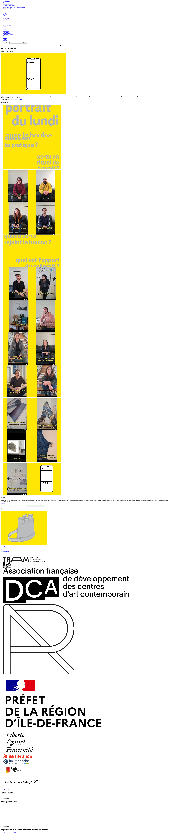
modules (5, 14)
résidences (5, 17)
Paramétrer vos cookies (8, 34)
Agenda (4, 12)
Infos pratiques (6, 32)
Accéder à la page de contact (9, 5)
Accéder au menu (6, 1)
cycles (4, 13)
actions (4, 15)
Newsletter (5, 24)
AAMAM (5, 29)
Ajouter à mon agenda (39, 505)
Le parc (4, 28)
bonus (4, 20)
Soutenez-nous (6, 31)
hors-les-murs (6, 18)
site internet (3, 503)
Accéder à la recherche (8, 4)
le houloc (2, 52)
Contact (4, 35)
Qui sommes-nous (7, 25)
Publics (4, 26)
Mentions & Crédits (7, 33)
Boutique (5, 21)
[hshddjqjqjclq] (32, 136)
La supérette (5, 27)
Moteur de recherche (5, 42)
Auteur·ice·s (5, 19)
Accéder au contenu (7, 2)
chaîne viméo (19, 99)
